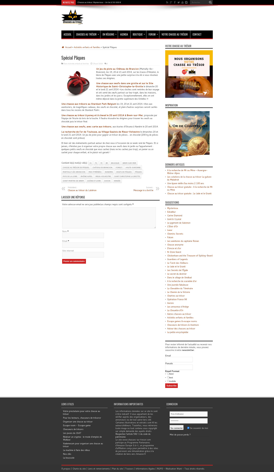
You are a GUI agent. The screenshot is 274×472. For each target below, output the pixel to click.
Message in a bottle (143, 189)
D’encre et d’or (174, 248)
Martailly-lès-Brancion (74, 172)
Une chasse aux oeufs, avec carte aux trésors (86, 126)
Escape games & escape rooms (182, 321)
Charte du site (79, 468)
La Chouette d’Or (175, 310)
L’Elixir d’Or (172, 226)
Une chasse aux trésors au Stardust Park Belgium (88, 103)
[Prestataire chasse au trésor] (189, 97)
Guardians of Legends (177, 259)
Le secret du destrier (177, 273)
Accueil (67, 34)
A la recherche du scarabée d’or (182, 281)
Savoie (107, 181)
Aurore (170, 303)
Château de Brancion (102, 167)
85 (107, 163)
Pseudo (169, 363)
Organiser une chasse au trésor (78, 421)
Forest (119, 167)
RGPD (160, 468)
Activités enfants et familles (87, 47)
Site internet (68, 250)
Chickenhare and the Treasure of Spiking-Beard (189, 255)
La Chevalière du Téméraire (180, 288)
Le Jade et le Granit (176, 266)
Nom (64, 231)
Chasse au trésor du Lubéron (82, 189)
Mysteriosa (172, 208)
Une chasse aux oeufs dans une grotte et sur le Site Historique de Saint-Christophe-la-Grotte (124, 85)
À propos (65, 468)
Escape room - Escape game (77, 425)
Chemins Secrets (175, 233)
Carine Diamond (174, 215)
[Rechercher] (210, 2)
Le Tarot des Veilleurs (177, 262)
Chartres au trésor (176, 295)
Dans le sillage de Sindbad (179, 277)
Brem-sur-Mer (129, 163)
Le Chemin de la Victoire (178, 292)
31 (90, 163)
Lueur (169, 230)
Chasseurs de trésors (73, 429)
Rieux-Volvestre (103, 176)
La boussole (68, 457)
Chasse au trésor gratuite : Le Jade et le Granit (189, 193)
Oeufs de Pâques (124, 172)
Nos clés (67, 453)
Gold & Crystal (174, 219)
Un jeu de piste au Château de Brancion (117, 68)
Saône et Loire (94, 181)
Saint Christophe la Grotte (127, 176)
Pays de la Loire (70, 176)
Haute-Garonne (133, 167)
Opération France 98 (177, 299)
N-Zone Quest (174, 252)
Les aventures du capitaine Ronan (183, 241)
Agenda (124, 34)
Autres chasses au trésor (179, 313)
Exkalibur (171, 211)
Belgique (115, 163)
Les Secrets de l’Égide (177, 270)
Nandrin (109, 172)
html (171, 374)
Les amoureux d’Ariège (178, 306)
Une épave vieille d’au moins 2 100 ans (185, 183)
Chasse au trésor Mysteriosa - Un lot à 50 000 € (99, 2)
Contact (197, 34)
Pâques (138, 172)
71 (96, 163)
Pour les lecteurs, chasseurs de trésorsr (82, 417)
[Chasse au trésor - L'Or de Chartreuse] (189, 156)
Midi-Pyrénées (95, 172)
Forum (152, 34)
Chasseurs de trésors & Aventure (183, 324)
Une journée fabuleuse (177, 284)
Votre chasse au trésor (175, 34)
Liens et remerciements (99, 468)
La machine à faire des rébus (76, 450)
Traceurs (129, 468)
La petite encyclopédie (177, 332)
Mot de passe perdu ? (180, 434)
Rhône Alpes (86, 176)
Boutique (138, 34)
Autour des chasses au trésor (181, 328)
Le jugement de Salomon (178, 222)
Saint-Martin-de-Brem (73, 181)
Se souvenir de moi (198, 428)
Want (179, 468)
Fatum (170, 237)
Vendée (117, 181)
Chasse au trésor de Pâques (76, 167)
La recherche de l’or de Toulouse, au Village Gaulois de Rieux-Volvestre (100, 131)
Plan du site (117, 468)
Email (64, 241)
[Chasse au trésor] (72, 22)
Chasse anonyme (175, 244)
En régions (108, 34)
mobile (172, 381)
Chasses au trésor (86, 34)
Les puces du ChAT (72, 433)
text (171, 377)
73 (101, 163)
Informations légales (145, 468)
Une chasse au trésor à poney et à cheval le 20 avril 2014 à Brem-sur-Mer (102, 115)
